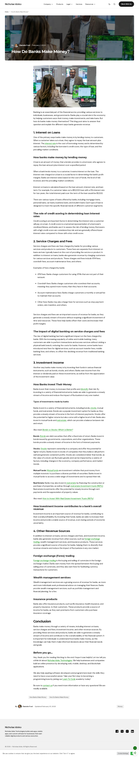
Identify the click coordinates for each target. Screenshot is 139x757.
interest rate (50, 143)
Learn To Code (69, 679)
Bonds (43, 436)
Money (120, 706)
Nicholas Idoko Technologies (59, 660)
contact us (47, 685)
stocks (93, 408)
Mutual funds (52, 470)
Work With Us (126, 4)
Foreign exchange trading (44, 560)
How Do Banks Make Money (59, 697)
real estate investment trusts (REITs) (87, 486)
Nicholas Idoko (13, 4)
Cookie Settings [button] (123, 753)
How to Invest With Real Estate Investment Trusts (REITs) (67, 498)
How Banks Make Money (38, 697)
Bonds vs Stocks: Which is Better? (57, 429)
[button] (109, 4)
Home (6, 12)
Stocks (44, 448)
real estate (61, 420)
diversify (84, 389)
